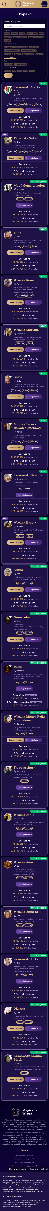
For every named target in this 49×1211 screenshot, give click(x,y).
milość (16, 100)
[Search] (5, 4)
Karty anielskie (32, 287)
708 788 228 (17, 599)
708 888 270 (17, 359)
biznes (35, 148)
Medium (17, 674)
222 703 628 (17, 756)
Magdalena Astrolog (29, 185)
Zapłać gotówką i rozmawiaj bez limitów (24, 1166)
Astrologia (23, 193)
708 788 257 (17, 504)
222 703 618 (17, 705)
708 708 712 (17, 893)
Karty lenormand (33, 727)
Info (5, 134)
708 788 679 (17, 311)
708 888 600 (17, 1037)
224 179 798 (17, 606)
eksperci (34, 1132)
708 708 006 (17, 457)
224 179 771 (18, 174)
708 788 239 (17, 120)
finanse (40, 98)
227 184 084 (17, 464)
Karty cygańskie (20, 287)
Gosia (18, 377)
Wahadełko (23, 775)
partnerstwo (39, 387)
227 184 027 (17, 511)
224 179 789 (17, 127)
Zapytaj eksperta (33, 110)
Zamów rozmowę (15, 110)
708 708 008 (17, 648)
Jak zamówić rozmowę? (24, 1155)
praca (21, 100)
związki (29, 148)
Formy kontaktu (10, 68)
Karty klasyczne (20, 290)
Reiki (30, 775)
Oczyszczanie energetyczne (24, 627)
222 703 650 (17, 365)
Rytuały (34, 98)
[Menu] (44, 4)
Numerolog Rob (25, 617)
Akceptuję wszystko (18, 1169)
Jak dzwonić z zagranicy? (24, 1159)
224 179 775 (17, 413)
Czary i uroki (18, 384)
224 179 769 (17, 318)
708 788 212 (17, 262)
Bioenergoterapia (35, 193)
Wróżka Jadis (24, 815)
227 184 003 (17, 1095)
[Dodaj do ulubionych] (10, 87)
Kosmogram (30, 145)
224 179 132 (18, 558)
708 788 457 (17, 167)
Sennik (39, 240)
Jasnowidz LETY (26, 959)
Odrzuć (44, 1169)
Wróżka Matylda (26, 329)
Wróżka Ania (23, 862)
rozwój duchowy (20, 148)
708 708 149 (17, 214)
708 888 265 (17, 844)
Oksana (19, 1008)
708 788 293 (17, 1088)
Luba (17, 232)
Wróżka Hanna (25, 522)
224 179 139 (17, 221)
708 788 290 (17, 990)
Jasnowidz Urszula (28, 475)
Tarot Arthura (24, 767)
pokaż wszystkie (10, 58)
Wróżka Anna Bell (27, 911)
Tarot (28, 98)
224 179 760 (17, 269)
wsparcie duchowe (21, 292)
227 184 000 (17, 997)
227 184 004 (17, 803)
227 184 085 (17, 655)
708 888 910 (17, 698)
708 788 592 (17, 406)
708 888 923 (17, 749)
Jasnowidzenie (19, 98)
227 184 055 (17, 1044)
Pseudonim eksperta (12, 22)
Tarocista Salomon (28, 138)
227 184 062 (17, 900)
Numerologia (18, 240)
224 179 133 (18, 947)
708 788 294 (17, 796)
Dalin (18, 666)
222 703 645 (17, 851)
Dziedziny (7, 30)
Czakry (16, 969)
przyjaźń (29, 242)
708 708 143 (17, 941)
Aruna (18, 570)
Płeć (5, 61)
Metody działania (10, 44)
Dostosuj (34, 1169)
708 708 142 (17, 551)
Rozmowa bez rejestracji (24, 1162)
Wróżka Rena (24, 280)
